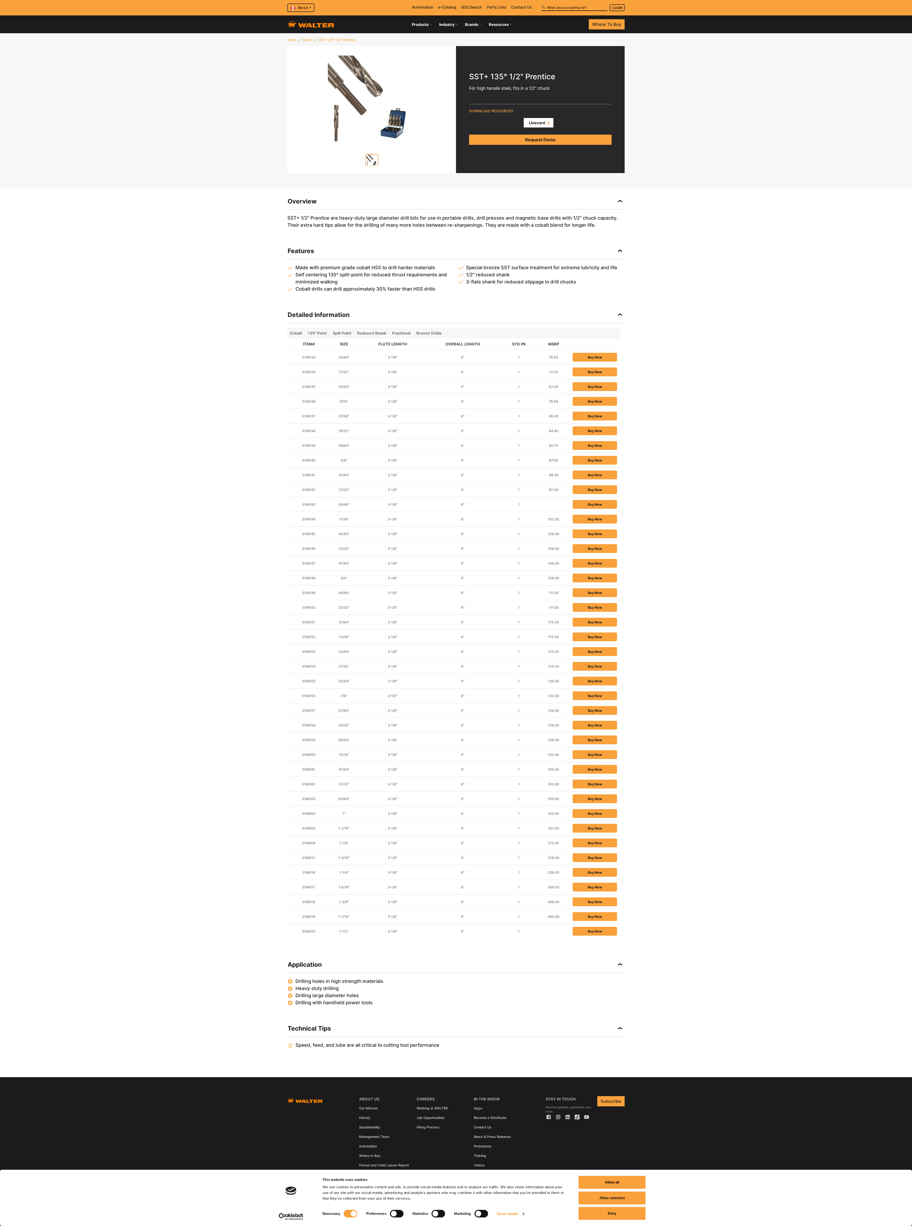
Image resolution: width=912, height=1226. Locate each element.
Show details (507, 1214)
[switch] (397, 1213)
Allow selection (612, 1198)
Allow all (612, 1182)
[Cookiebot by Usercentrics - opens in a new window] (291, 1216)
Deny (612, 1213)
